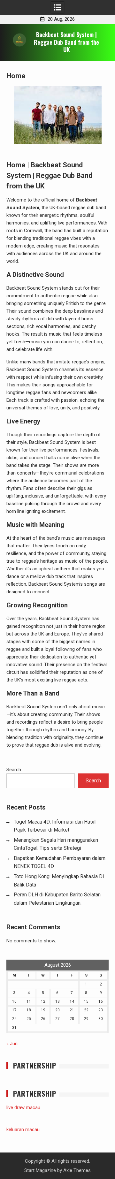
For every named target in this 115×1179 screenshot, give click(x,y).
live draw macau (23, 1107)
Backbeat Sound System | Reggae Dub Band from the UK (66, 42)
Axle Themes (77, 1170)
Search (13, 769)
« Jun (12, 1043)
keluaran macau (23, 1129)
